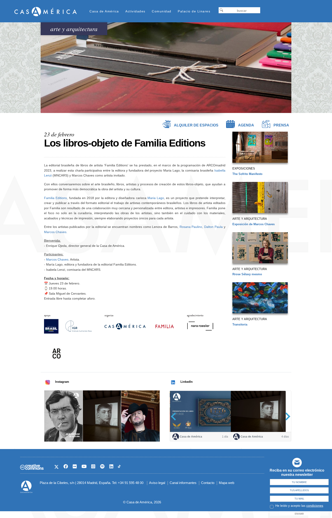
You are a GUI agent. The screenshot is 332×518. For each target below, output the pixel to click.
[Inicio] (45, 11)
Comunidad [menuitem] (161, 11)
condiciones (314, 505)
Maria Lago (155, 198)
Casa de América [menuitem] (104, 11)
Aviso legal (157, 483)
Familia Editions (55, 198)
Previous (175, 416)
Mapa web (226, 483)
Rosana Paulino (191, 227)
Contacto (207, 483)
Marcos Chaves (55, 232)
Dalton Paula (213, 227)
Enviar (299, 513)
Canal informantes (183, 483)
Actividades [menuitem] (135, 11)
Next (286, 416)
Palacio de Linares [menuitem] (194, 11)
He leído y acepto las (299, 505)
